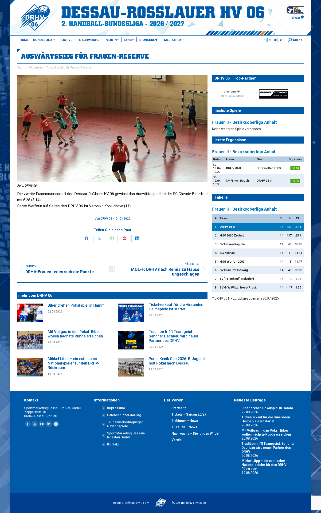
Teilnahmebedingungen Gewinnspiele (125, 424)
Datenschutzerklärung (124, 415)
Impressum (116, 408)
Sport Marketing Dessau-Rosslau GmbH (126, 435)
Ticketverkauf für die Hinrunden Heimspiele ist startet (176, 306)
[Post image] (30, 313)
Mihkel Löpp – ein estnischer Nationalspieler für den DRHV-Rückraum (73, 363)
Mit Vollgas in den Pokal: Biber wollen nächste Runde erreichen (75, 333)
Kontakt (113, 444)
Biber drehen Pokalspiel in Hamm (76, 305)
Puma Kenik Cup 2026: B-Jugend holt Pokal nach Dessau (177, 361)
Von (103, 218)
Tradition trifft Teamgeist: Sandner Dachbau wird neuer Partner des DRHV (173, 336)
